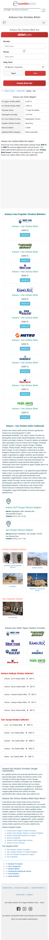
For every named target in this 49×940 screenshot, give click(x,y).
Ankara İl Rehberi (13, 838)
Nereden (6, 41)
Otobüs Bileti (21, 91)
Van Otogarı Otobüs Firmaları (18, 849)
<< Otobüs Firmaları (14, 864)
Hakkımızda (7, 888)
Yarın (35, 73)
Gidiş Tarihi (7, 62)
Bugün (13, 73)
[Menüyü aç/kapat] (43, 23)
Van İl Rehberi (12, 857)
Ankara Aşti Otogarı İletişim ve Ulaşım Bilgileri (25, 833)
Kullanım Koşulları (22, 888)
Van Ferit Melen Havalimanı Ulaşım (20, 854)
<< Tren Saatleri (12, 873)
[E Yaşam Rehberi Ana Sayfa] (24, 3)
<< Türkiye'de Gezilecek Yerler (18, 871)
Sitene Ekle (20, 894)
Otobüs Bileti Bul (24, 83)
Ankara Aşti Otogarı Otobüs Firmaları (21, 830)
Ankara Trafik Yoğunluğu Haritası (20, 840)
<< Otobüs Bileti (12, 869)
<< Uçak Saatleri (12, 876)
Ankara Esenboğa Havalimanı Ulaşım (21, 835)
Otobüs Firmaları (9, 91)
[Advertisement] (24, 183)
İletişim (30, 894)
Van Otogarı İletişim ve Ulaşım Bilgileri (22, 852)
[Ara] (43, 10)
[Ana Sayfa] (2, 91)
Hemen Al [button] (25, 235)
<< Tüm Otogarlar (13, 866)
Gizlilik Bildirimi (38, 888)
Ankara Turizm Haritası (16, 843)
